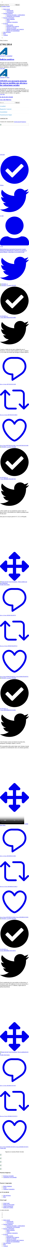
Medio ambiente (10, 1230)
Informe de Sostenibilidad (12, 1241)
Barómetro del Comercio (12, 1237)
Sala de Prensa (7, 1195)
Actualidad (9, 56)
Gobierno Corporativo (9, 1189)
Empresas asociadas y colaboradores (15, 1225)
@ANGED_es (4, 316)
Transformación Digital (6, 115)
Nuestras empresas (8, 1224)
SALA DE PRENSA (5, 99)
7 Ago (8, 317)
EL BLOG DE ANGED (6, 97)
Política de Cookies (8, 1207)
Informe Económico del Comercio (15, 1240)
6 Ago (8, 950)
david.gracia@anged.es (20, 121)
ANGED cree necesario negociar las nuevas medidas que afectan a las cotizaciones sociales (13, 83)
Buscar (17, 4)
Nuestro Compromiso (8, 1228)
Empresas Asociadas (8, 1176)
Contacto (5, 1246)
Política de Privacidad (8, 1204)
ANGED (2, 56)
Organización (9, 1221)
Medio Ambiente (7, 1186)
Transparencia (10, 1223)
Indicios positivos (7, 59)
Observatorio (9, 1236)
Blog (8, 77)
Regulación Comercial (5, 109)
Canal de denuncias (8, 1206)
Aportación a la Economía (10, 1177)
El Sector (5, 1234)
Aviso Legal (6, 1203)
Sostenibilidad (3, 112)
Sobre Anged (6, 1220)
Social (4, 1187)
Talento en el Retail (11, 1238)
